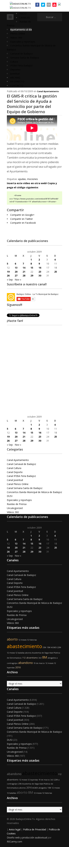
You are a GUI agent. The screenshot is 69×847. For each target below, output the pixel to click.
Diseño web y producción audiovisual (27, 837)
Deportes (15, 69)
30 (40, 275)
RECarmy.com (14, 841)
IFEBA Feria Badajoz (21, 65)
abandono (25, 663)
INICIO (23, 13)
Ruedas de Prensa (16, 504)
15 (31, 267)
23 (40, 271)
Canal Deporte (15, 472)
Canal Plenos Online (17, 484)
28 (24, 275)
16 (40, 267)
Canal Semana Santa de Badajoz (24, 488)
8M (44, 657)
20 (16, 271)
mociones (32, 179)
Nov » (18, 279)
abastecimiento (24, 646)
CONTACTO (16, 85)
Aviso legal (14, 829)
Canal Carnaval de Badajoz (21, 464)
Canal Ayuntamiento (48, 91)
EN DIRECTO (17, 81)
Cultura (14, 61)
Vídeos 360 (16, 37)
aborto (12, 639)
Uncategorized (15, 508)
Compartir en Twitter (21, 218)
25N (44, 647)
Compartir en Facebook (23, 222)
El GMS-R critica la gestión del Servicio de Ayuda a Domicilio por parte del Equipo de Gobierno (32, 104)
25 (55, 271)
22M (59, 647)
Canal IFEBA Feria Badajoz (21, 476)
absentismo (32, 657)
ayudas (22, 179)
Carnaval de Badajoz (21, 53)
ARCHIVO (15, 77)
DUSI (9, 496)
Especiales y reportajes (22, 41)
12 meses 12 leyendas (28, 780)
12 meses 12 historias (27, 640)
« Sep (10, 279)
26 (8, 275)
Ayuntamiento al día (21, 29)
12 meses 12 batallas (15, 653)
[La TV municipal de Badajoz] (20, 3)
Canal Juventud (15, 480)
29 (31, 275)
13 (16, 267)
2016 (18, 667)
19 (8, 271)
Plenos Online (17, 33)
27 (16, 275)
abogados (52, 658)
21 (24, 271)
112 (24, 657)
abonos (28, 653)
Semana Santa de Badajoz (24, 57)
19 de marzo (39, 663)
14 (24, 267)
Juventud (15, 73)
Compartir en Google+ (22, 214)
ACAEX (54, 647)
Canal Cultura (14, 468)
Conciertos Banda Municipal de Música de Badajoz (34, 492)
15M (48, 647)
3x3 (40, 658)
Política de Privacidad (34, 829)
